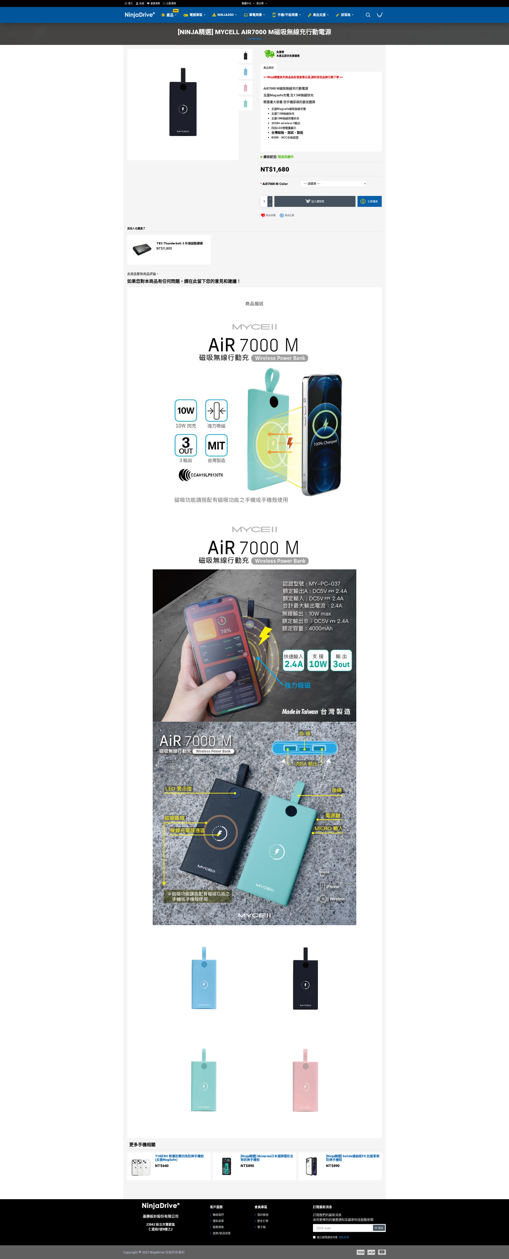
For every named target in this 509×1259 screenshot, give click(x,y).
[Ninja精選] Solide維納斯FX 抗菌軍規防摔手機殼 (181, 1157)
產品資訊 (268, 67)
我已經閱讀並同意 (333, 1237)
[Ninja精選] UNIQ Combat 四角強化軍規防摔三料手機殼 (266, 1157)
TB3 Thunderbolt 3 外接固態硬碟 (179, 243)
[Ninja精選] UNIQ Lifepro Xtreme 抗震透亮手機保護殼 (352, 1157)
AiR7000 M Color (275, 184)
